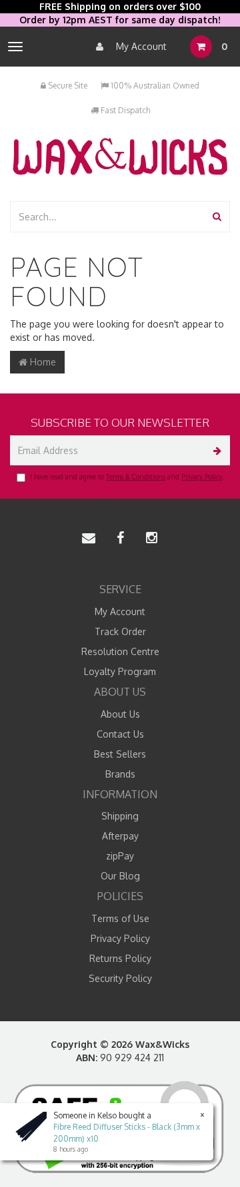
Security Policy (120, 978)
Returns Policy (120, 958)
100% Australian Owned (154, 86)
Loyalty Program (120, 671)
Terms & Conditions (135, 477)
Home (41, 361)
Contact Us (120, 734)
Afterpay (120, 835)
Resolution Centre (120, 651)
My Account (140, 46)
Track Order (120, 631)
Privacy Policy (201, 477)
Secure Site (66, 86)
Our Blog (120, 875)
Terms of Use (120, 918)
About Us (120, 714)
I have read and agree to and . (126, 477)
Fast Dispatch (124, 110)
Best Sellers (120, 754)
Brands (120, 774)
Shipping (120, 816)
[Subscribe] (215, 450)
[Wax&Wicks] (120, 156)
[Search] (217, 217)
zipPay (120, 855)
